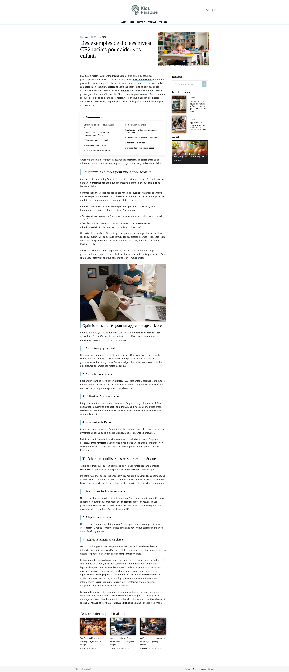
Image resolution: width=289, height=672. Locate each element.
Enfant (143, 648)
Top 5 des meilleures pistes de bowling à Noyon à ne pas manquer (92, 641)
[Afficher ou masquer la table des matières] (132, 117)
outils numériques (142, 79)
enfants (125, 90)
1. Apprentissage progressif (96, 140)
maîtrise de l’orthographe (105, 75)
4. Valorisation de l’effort (135, 125)
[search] (207, 10)
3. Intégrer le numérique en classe (139, 148)
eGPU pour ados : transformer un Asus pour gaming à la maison (152, 641)
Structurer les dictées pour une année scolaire (100, 126)
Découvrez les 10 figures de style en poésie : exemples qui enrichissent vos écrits (198, 106)
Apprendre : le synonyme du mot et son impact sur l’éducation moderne (198, 126)
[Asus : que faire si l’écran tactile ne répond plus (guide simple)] (123, 626)
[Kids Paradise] (144, 10)
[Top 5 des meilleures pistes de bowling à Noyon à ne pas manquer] (93, 626)
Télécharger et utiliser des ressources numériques (141, 131)
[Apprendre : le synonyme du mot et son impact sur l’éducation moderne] (179, 124)
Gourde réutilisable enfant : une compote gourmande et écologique (189, 155)
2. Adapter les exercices (135, 143)
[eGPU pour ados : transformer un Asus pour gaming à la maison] (153, 626)
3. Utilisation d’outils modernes (97, 150)
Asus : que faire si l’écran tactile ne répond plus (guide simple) (122, 641)
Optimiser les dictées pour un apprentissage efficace (96, 133)
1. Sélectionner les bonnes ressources (141, 137)
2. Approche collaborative (95, 145)
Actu (82, 648)
